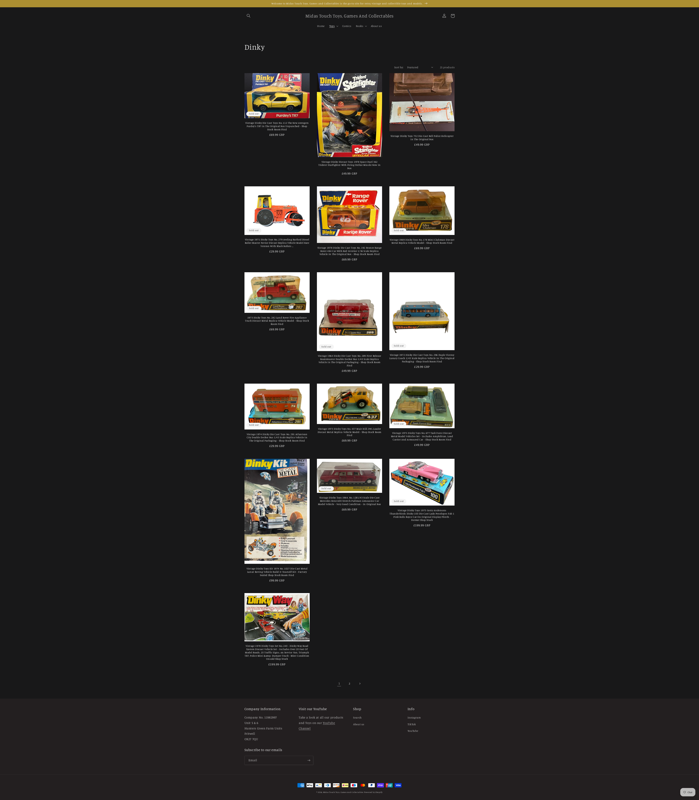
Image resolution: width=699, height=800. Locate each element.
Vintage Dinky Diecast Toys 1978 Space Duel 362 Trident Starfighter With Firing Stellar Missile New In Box (349, 165)
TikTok (412, 724)
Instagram (414, 717)
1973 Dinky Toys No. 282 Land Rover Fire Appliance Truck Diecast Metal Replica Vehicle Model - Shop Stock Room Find (277, 321)
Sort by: (398, 67)
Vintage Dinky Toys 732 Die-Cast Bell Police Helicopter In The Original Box (422, 137)
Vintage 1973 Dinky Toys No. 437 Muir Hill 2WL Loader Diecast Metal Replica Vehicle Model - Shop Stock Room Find (349, 432)
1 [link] (339, 683)
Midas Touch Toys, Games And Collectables (343, 792)
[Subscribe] (309, 760)
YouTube (413, 730)
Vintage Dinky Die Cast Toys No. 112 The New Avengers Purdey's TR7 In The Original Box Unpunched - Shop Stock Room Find (277, 126)
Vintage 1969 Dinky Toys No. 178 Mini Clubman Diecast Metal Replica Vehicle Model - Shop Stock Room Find (422, 241)
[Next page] (360, 683)
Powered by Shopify (373, 792)
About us (358, 724)
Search (357, 717)
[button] (248, 16)
